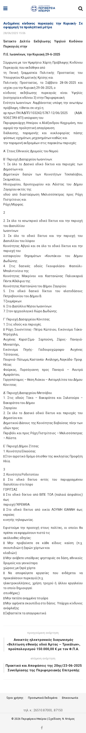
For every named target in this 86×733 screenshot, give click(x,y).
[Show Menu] (5, 8)
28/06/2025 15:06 (14, 33)
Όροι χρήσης (15, 697)
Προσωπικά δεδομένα (42, 697)
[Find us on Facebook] (42, 728)
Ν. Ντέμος (68, 718)
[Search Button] (80, 8)
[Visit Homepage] (43, 8)
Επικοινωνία (70, 697)
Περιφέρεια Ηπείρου (34, 718)
